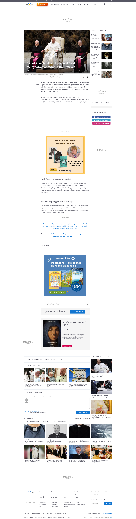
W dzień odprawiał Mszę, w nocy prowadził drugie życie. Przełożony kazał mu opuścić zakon (95, 47)
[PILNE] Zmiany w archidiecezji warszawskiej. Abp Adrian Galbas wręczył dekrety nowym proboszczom (56, 462)
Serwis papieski (42, 502)
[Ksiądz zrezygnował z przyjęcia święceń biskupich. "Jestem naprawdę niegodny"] (79, 431)
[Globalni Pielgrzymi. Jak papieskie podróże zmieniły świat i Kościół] (34, 375)
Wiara (73, 4)
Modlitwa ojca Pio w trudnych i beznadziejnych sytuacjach (95, 64)
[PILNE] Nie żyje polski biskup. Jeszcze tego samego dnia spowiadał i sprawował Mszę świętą (56, 441)
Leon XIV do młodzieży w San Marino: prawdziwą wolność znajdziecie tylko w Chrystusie (78, 385)
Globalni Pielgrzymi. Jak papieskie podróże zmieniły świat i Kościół (33, 385)
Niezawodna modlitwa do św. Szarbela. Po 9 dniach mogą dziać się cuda (95, 55)
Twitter (109, 1)
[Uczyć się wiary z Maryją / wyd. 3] (52, 333)
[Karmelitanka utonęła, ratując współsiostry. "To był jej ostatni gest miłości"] (101, 431)
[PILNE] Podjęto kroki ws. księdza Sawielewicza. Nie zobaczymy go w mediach (77, 462)
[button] (104, 4)
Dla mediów (50, 517)
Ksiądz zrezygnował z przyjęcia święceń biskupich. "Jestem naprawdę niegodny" (78, 441)
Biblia (25, 0)
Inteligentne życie (78, 493)
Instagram (111, 1)
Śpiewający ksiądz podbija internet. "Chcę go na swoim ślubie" (33, 461)
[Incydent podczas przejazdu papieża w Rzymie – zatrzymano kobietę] (101, 387)
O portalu (26, 517)
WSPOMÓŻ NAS (108, 513)
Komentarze (65, 4)
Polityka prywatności (38, 517)
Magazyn (30, 0)
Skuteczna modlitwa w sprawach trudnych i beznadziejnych (95, 36)
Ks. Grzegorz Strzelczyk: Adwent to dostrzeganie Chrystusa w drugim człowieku (67, 235)
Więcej (86, 4)
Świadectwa (54, 504)
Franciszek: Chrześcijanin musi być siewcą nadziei (101, 375)
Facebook (106, 1)
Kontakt (44, 517)
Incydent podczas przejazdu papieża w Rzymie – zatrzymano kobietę (101, 397)
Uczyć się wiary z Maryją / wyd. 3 (74, 323)
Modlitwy (66, 506)
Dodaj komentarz (82, 412)
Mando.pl (49, 513)
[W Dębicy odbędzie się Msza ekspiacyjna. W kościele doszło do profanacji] (101, 407)
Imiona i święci (55, 506)
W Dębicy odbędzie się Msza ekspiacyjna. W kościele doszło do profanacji (101, 417)
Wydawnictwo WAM (38, 513)
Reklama (55, 517)
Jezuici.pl (26, 513)
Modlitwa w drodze (38, 0)
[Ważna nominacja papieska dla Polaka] (56, 375)
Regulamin (31, 517)
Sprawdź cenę (67, 346)
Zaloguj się (26, 411)
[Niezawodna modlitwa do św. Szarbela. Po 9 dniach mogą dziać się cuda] (107, 55)
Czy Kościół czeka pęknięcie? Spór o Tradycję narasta (100, 461)
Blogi (45, 0)
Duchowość (54, 502)
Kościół (28, 70)
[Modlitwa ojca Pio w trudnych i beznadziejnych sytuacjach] (107, 65)
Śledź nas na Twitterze (102, 120)
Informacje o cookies (62, 517)
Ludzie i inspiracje (81, 504)
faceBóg (50, 0)
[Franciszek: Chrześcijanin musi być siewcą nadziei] (101, 366)
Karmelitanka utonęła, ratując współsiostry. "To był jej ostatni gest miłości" (101, 441)
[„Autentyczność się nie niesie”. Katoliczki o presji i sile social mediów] (107, 74)
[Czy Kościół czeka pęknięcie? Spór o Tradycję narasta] (101, 452)
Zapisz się (108, 503)
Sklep (55, 0)
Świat (40, 492)
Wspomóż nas (79, 311)
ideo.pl (110, 517)
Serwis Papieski (28, 386)
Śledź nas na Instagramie (102, 123)
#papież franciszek (50, 359)
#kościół (60, 359)
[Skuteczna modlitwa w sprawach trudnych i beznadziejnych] (107, 37)
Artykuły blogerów (43, 504)
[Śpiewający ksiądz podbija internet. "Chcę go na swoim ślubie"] (34, 452)
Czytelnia (54, 497)
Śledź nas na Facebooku (102, 117)
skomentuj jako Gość (35, 411)
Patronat (68, 517)
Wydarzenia (55, 4)
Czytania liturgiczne (68, 502)
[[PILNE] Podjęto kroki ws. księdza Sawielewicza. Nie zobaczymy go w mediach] (79, 452)
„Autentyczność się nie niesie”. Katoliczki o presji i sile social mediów (95, 74)
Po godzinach (67, 492)
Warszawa (94, 4)
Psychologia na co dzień (69, 504)
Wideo (80, 4)
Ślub (40, 506)
